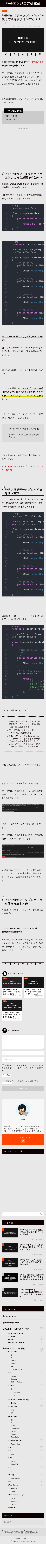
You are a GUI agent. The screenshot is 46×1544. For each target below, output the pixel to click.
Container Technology (25, 1399)
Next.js (14, 1431)
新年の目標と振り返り (25, 1342)
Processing (15, 1444)
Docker (14, 1403)
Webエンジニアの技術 (24, 1348)
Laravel (14, 1361)
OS (25, 1468)
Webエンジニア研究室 (23, 3)
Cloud (25, 1385)
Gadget (25, 1336)
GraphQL (14, 1501)
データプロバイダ (35, 62)
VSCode (14, 1454)
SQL (12, 1413)
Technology (23, 1316)
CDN (13, 1498)
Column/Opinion (25, 1333)
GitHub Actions (17, 1382)
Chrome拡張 (15, 1478)
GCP (13, 1389)
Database (25, 1407)
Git (25, 1448)
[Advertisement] (23, 148)
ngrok (13, 1504)
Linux (13, 1471)
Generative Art (25, 1440)
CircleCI (14, 1376)
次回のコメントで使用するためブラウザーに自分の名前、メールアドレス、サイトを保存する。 (23, 1068)
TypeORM (15, 1464)
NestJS (14, 1364)
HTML (13, 1426)
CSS (13, 1420)
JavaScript (15, 1428)
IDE (25, 1451)
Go (12, 1358)
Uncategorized (23, 1323)
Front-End (25, 1416)
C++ (12, 1355)
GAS (13, 1423)
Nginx (13, 1491)
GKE (16, 1395)
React (13, 1434)
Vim (25, 1482)
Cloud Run (18, 1392)
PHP (4, 11)
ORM (25, 1458)
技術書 (25, 1339)
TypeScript (15, 1437)
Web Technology (25, 1495)
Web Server (25, 1485)
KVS (12, 1410)
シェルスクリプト (17, 1369)
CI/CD (25, 1373)
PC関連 (25, 1475)
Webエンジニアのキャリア (23, 1329)
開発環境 (25, 1507)
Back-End (25, 1351)
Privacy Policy (21, 1538)
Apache (14, 1488)
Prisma (14, 1461)
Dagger (14, 1379)
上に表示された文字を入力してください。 (20, 1081)
